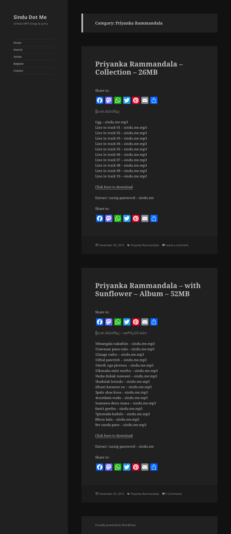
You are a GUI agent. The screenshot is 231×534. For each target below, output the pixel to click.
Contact (18, 71)
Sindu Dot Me (30, 17)
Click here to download (114, 187)
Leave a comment (177, 245)
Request (18, 64)
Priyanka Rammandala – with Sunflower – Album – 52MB (148, 289)
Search (18, 50)
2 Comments (174, 494)
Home (17, 43)
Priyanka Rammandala (145, 245)
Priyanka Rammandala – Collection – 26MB (139, 68)
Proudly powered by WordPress (115, 525)
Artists (18, 57)
